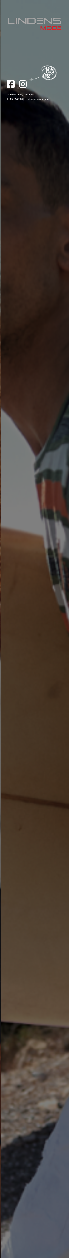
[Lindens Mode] (34, 24)
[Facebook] (12, 86)
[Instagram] (24, 86)
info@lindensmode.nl (38, 99)
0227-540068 (16, 99)
